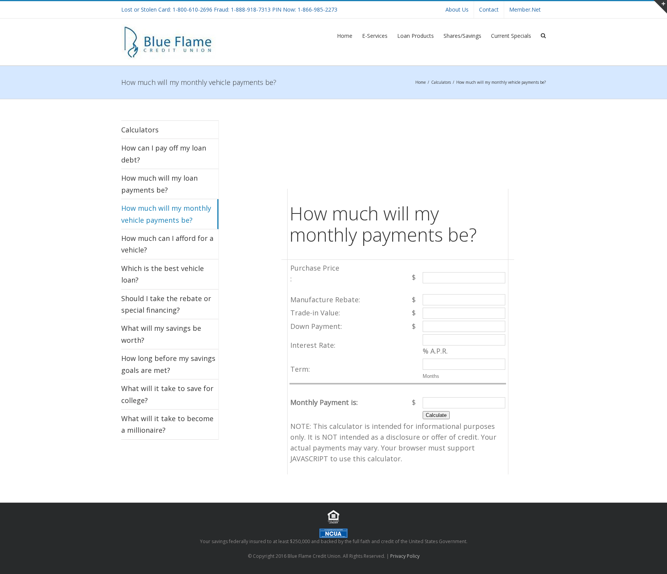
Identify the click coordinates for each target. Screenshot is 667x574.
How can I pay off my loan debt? (163, 153)
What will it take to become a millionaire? (167, 424)
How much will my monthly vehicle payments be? (166, 213)
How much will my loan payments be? (159, 183)
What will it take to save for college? (167, 394)
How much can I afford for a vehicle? (167, 244)
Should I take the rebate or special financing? (166, 304)
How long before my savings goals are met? (168, 364)
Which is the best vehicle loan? (162, 274)
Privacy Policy (405, 556)
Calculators (140, 129)
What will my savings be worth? (161, 333)
